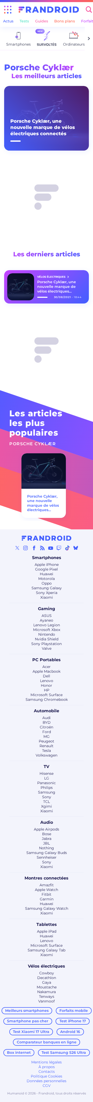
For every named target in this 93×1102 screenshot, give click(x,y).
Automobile (46, 710)
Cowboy (46, 973)
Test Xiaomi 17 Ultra (31, 1031)
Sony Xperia (46, 592)
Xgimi (46, 806)
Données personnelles (46, 1081)
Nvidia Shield (46, 639)
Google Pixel (46, 569)
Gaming (46, 608)
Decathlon (46, 977)
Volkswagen (46, 755)
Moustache (47, 987)
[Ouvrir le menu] (7, 9)
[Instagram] (25, 548)
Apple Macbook (46, 671)
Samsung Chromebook (47, 699)
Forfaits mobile (73, 1010)
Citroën (46, 727)
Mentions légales (46, 1062)
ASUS (47, 615)
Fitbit (46, 894)
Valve (46, 648)
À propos (46, 1066)
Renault (46, 746)
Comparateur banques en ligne (46, 1042)
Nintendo (46, 634)
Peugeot (46, 741)
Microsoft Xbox (46, 629)
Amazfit (47, 885)
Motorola (46, 578)
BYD (47, 722)
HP (46, 690)
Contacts (46, 1071)
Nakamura (46, 991)
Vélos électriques (46, 966)
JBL (46, 843)
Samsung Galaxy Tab (46, 950)
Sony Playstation (46, 643)
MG (46, 736)
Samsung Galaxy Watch (46, 908)
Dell (46, 676)
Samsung (46, 792)
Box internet (19, 1052)
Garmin (46, 899)
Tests (24, 21)
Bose (46, 834)
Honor (46, 685)
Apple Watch (46, 889)
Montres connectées (46, 878)
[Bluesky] (76, 548)
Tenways (46, 996)
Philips (47, 787)
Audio (46, 822)
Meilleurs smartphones (27, 1010)
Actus (8, 21)
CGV (47, 1085)
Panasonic (46, 783)
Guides (41, 21)
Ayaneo (46, 620)
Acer (46, 666)
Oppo (47, 583)
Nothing (46, 848)
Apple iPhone (47, 564)
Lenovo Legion (46, 625)
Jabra (46, 838)
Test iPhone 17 (72, 1021)
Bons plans (64, 21)
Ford (46, 731)
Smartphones (46, 557)
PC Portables (46, 659)
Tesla (46, 750)
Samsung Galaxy (47, 588)
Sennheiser (47, 857)
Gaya (46, 982)
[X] (17, 548)
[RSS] (42, 548)
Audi (46, 717)
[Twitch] (59, 548)
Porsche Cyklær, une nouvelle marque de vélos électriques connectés (42, 127)
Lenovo (46, 680)
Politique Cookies (46, 1076)
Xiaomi (46, 597)
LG (46, 778)
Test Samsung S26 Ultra (64, 1052)
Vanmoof (46, 1001)
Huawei (46, 574)
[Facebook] (34, 548)
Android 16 (70, 1031)
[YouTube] (51, 548)
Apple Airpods (46, 829)
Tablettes (46, 924)
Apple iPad (46, 931)
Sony (46, 797)
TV (46, 766)
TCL (46, 801)
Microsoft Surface (46, 694)
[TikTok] (67, 548)
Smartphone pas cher (27, 1021)
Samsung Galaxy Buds (46, 852)
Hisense (46, 773)
